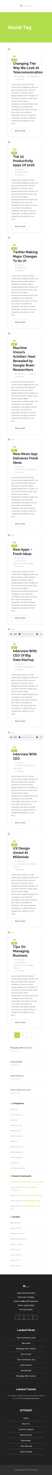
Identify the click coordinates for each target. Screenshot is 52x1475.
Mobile (20, 667)
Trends (16, 867)
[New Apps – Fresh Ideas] (11, 535)
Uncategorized (16, 1168)
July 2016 (14, 1228)
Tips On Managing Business (21, 951)
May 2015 (14, 1260)
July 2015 (14, 1250)
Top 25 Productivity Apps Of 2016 (23, 160)
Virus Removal (26, 1446)
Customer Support (26, 1429)
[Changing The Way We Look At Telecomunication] (9, 49)
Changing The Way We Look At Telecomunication (28, 68)
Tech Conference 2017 (20, 1090)
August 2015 (15, 1244)
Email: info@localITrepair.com (26, 1301)
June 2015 (14, 1255)
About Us (26, 1424)
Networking (26, 1441)
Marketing (34, 76)
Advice (33, 374)
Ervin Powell (26, 1354)
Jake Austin (26, 1343)
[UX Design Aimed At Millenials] (9, 834)
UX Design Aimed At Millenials (21, 852)
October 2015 (16, 1234)
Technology (15, 1157)
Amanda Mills (16, 1062)
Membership (22, 172)
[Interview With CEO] (11, 732)
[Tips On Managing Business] (11, 932)
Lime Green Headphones (32, 1195)
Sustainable (31, 469)
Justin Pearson (16, 1076)
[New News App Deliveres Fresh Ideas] (11, 439)
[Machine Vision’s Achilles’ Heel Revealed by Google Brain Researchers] (9, 333)
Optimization (18, 564)
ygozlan (20, 76)
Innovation (21, 469)
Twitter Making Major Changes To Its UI (25, 256)
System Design (26, 1452)
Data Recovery (26, 1435)
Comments (19, 79)
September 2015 (17, 1239)
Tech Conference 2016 (26, 1338)
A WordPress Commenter (20, 1182)
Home (26, 1418)
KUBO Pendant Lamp (31, 1201)
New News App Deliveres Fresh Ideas (25, 458)
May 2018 (14, 1223)
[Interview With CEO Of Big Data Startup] (11, 629)
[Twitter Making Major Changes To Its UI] (9, 238)
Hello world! (39, 1182)
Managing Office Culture (21, 1048)
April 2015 (14, 1266)
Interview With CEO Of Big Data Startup (25, 655)
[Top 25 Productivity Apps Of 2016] (9, 142)
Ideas (12, 1120)
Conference (15, 1115)
